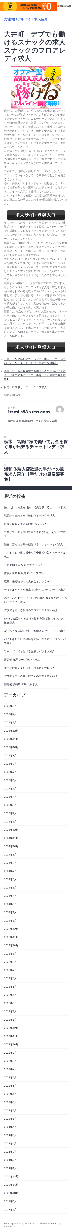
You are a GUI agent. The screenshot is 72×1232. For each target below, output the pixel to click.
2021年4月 (10, 1143)
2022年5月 (10, 1085)
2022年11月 (11, 1036)
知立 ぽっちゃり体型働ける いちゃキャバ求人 (33, 544)
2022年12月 (11, 1027)
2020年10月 (11, 1192)
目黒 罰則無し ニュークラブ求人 (25, 387)
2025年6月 (10, 780)
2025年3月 (10, 804)
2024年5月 (10, 887)
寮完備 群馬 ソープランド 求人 (22, 659)
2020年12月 (11, 1176)
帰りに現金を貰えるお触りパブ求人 (25, 523)
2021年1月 (10, 1168)
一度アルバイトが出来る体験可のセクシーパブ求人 (35, 589)
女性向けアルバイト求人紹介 (26, 19)
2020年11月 (11, 1184)
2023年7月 (10, 970)
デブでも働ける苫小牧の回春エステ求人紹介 (31, 676)
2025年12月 (11, 730)
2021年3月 (10, 1151)
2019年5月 (10, 1209)
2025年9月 (10, 755)
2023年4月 (10, 994)
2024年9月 (10, 854)
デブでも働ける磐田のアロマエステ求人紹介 (31, 610)
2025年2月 (10, 813)
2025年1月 (10, 821)
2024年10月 (11, 846)
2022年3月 (10, 1102)
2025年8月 (10, 763)
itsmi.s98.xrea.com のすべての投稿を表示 (32, 420)
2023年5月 (10, 986)
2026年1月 (10, 722)
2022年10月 (11, 1044)
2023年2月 (10, 1011)
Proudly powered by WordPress (20, 1223)
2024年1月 (10, 920)
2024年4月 (10, 895)
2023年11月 (11, 937)
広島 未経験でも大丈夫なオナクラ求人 (28, 581)
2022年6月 (10, 1077)
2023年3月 (10, 1003)
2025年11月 (11, 738)
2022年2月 (10, 1110)
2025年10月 (11, 747)
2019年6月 (10, 1201)
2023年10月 (11, 945)
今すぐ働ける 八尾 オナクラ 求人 (23, 564)
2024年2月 (10, 912)
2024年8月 (10, 862)
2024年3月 (10, 904)
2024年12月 (11, 829)
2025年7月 (10, 771)
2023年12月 (11, 928)
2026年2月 (10, 714)
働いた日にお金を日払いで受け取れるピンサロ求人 (35, 507)
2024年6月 (10, 879)
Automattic (9, 1226)
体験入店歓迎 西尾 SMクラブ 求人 (24, 573)
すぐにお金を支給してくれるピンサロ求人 (29, 667)
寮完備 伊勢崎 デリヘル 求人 (21, 684)
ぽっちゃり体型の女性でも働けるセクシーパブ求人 (35, 630)
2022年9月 (10, 1052)
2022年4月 (10, 1093)
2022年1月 (10, 1118)
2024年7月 (10, 870)
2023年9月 (10, 953)
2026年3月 (10, 705)
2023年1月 (10, 1019)
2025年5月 (10, 788)
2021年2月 (10, 1159)
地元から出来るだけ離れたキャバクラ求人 (29, 515)
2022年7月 (10, 1069)
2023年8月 (10, 961)
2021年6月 (10, 1126)
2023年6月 (10, 978)
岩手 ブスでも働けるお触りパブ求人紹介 (29, 651)
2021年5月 (10, 1135)
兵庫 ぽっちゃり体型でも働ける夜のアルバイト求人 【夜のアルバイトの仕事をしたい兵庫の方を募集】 (35, 375)
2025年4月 (10, 796)
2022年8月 (10, 1060)
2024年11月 (11, 837)
